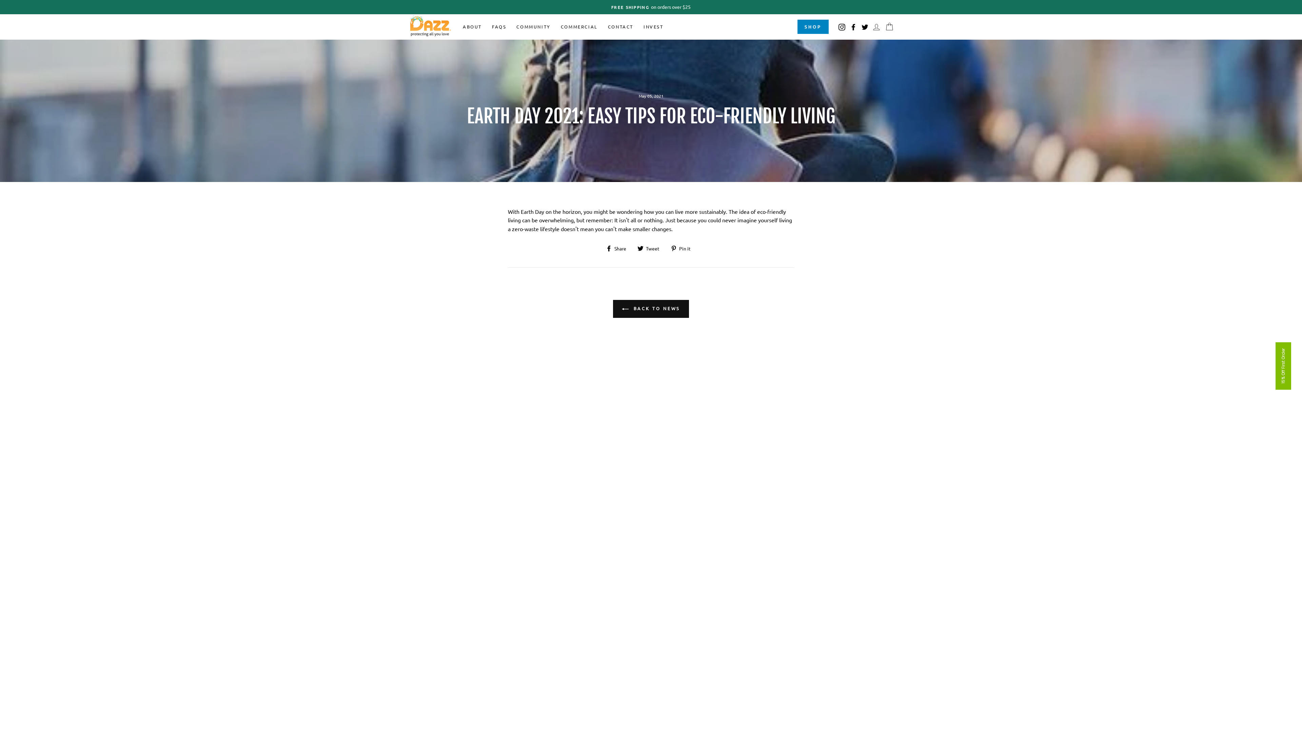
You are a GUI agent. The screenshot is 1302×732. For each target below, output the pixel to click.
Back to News (655, 308)
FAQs (499, 26)
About (472, 26)
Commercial (579, 26)
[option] (651, 7)
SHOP (813, 26)
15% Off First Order (1283, 366)
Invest (654, 26)
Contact (620, 26)
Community (533, 26)
